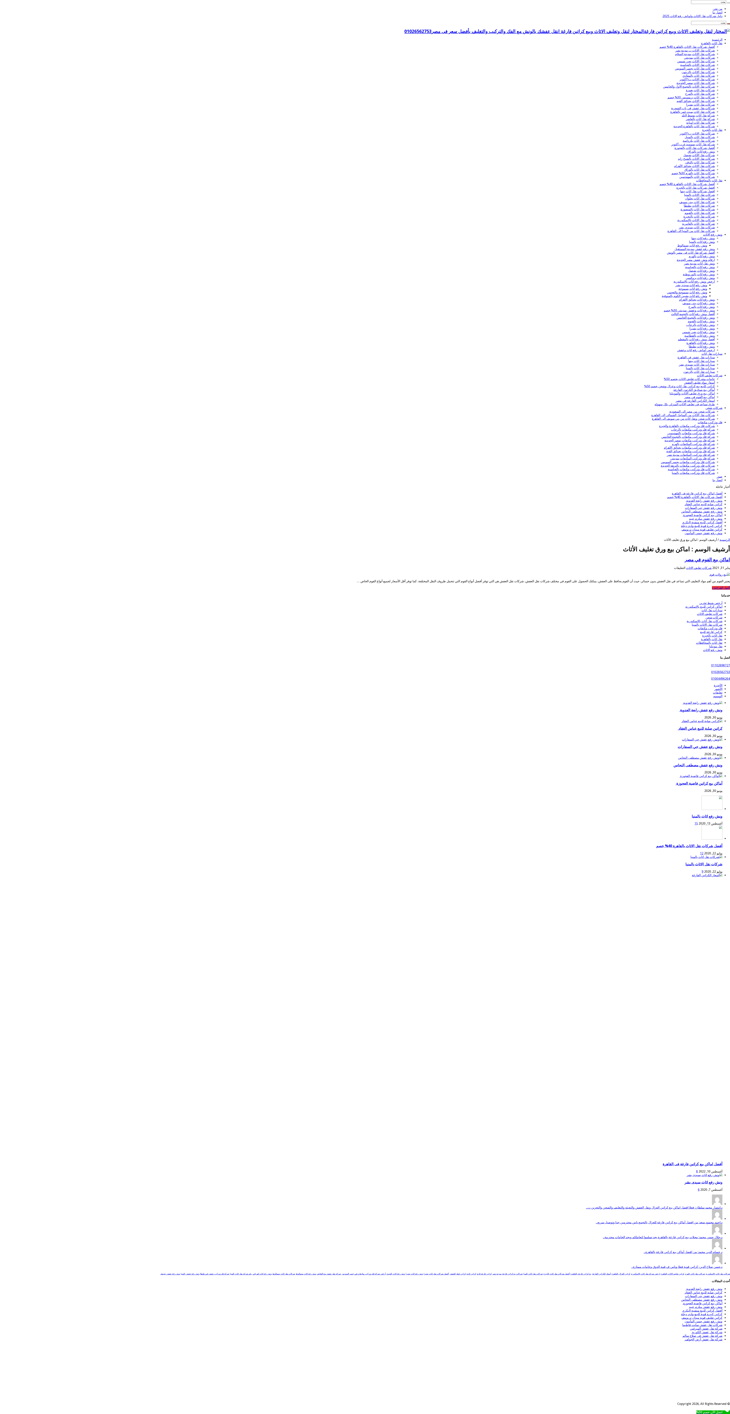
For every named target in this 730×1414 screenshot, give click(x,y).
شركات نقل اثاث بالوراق (699, 169)
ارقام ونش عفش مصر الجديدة (696, 260)
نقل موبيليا (715, 646)
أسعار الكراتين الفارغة (601, 1274)
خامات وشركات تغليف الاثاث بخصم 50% (689, 379)
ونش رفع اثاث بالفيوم (701, 321)
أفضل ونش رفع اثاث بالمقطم (696, 339)
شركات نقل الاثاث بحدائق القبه (696, 101)
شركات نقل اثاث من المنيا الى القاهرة (691, 231)
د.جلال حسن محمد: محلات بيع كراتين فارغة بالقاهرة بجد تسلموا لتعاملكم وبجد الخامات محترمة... (662, 1237)
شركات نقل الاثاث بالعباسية (697, 65)
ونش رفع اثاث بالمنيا (702, 242)
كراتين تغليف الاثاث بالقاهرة (672, 1274)
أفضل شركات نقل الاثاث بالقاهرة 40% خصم (687, 47)
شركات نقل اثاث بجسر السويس (695, 68)
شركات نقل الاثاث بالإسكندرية (696, 220)
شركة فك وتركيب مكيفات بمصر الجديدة (690, 440)
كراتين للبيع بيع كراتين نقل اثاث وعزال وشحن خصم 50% (679, 386)
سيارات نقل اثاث (711, 354)
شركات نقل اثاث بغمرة (700, 90)
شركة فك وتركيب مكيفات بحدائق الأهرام (689, 447)
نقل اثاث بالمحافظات (709, 180)
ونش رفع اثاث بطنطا (702, 346)
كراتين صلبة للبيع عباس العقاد (703, 504)
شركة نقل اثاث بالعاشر (700, 119)
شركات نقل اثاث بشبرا (700, 104)
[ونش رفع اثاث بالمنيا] (711, 809)
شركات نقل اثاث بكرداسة (699, 141)
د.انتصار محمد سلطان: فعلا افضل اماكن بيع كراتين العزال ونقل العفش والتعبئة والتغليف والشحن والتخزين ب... (654, 1207)
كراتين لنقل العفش (458, 1274)
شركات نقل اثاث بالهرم (695, 1274)
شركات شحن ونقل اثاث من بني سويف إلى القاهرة (683, 419)
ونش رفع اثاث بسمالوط (692, 245)
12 (701, 853)
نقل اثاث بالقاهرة (711, 43)
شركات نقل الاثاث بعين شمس (696, 61)
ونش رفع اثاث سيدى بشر (691, 285)
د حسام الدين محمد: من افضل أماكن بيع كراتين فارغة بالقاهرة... (683, 1252)
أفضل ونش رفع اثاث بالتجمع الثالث (693, 314)
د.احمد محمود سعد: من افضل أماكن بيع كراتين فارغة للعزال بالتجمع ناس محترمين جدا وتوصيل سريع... (659, 1222)
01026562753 (720, 672)
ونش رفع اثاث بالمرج (701, 307)
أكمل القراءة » (721, 588)
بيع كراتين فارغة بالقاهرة (581, 1274)
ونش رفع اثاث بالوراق (701, 151)
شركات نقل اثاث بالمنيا (533, 1274)
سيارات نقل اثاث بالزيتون (699, 372)
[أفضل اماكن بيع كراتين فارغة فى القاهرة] (437, 875)
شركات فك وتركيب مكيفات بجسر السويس (688, 462)
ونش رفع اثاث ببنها (703, 238)
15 (696, 823)
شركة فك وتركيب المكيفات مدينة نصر (691, 455)
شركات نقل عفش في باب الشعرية (693, 108)
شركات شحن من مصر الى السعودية (692, 411)
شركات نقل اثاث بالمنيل (700, 137)
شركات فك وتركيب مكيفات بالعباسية (691, 469)
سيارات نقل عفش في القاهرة (696, 357)
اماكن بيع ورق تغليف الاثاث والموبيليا (692, 393)
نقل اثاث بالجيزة (712, 130)
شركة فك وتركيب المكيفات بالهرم (693, 444)
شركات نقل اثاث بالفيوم (700, 213)
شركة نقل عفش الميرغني (706, 1328)
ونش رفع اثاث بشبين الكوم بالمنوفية (684, 296)
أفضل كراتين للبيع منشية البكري (702, 522)
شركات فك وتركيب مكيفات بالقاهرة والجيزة (687, 426)
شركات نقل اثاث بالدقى (700, 162)
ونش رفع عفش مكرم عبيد (705, 518)
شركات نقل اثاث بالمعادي (698, 76)
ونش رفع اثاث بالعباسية (700, 267)
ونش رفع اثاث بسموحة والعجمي (687, 292)
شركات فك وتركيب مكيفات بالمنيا (693, 473)
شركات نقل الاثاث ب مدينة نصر (695, 50)
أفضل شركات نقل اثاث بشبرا (436, 1274)
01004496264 (720, 678)
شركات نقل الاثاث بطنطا (699, 206)
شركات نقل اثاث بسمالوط (283, 1274)
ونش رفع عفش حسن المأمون (703, 533)
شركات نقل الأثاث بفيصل (699, 155)
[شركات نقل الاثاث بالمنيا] (706, 857)
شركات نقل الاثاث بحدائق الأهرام (694, 166)
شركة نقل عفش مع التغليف (329, 1274)
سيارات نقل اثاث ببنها (701, 361)
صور (719, 476)
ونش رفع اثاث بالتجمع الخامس (696, 317)
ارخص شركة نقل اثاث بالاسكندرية (645, 1274)
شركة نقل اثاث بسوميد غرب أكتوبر (693, 144)
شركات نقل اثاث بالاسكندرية (704, 621)
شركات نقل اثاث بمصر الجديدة (696, 83)
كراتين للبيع (471, 1274)
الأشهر (718, 689)
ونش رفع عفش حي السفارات (703, 508)
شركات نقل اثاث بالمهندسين (697, 177)
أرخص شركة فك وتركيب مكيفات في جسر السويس (364, 1274)
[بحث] (728, 2)
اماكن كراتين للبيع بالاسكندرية (703, 606)
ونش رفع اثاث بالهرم (702, 256)
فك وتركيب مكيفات (710, 422)
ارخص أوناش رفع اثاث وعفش (696, 350)
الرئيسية (717, 39)
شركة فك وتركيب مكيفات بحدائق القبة (690, 451)
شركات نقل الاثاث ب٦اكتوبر (697, 79)
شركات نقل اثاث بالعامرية (698, 224)
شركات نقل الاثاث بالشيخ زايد (696, 159)
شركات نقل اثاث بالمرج (700, 94)
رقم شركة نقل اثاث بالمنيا (241, 1274)
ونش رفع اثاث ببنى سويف (698, 303)
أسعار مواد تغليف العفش (699, 382)
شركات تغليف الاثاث (709, 375)
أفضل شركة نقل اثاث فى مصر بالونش (691, 252)
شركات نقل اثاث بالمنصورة (698, 209)
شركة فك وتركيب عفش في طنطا (214, 1274)
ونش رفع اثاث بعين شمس (698, 332)
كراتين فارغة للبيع (711, 632)
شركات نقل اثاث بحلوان (700, 198)
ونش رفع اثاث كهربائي (262, 1274)
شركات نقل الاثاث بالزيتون (698, 72)
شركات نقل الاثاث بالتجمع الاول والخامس (689, 86)
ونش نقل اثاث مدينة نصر (699, 263)
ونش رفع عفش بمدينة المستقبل (694, 249)
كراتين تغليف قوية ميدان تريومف (702, 529)
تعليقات (717, 692)
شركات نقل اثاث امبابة (700, 122)
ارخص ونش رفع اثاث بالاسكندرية (694, 281)
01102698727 (720, 665)
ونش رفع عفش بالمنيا (190, 1274)
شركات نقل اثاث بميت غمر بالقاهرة (692, 112)
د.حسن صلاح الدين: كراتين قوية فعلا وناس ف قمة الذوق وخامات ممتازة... (676, 1267)
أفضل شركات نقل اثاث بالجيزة (557, 1274)
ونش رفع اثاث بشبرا (702, 328)
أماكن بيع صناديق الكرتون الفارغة (694, 390)
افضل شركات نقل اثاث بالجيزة (695, 187)
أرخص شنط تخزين (710, 603)
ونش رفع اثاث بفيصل (701, 271)
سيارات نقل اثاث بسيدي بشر (697, 364)
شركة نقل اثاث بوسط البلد (698, 115)
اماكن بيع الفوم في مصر (699, 397)
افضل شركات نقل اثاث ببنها (697, 191)
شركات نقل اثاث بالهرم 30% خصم (693, 173)
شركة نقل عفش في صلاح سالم (702, 1336)
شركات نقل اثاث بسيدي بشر (697, 227)
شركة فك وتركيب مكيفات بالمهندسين (691, 433)
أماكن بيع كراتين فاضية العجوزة (702, 515)
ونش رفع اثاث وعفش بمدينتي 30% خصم (689, 310)
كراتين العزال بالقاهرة (621, 1274)
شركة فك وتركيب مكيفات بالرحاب (693, 429)
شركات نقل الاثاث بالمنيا (699, 195)
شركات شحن (713, 408)
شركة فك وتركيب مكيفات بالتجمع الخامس (688, 437)
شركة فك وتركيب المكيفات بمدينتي (692, 458)
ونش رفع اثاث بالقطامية (699, 335)
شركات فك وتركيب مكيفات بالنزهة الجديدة (688, 465)
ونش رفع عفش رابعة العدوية (704, 500)
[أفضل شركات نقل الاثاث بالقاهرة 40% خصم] (711, 838)
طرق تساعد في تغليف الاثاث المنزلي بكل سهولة (685, 404)
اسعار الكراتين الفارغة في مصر (695, 400)
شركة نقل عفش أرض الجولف (703, 1339)
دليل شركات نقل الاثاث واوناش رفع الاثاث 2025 (692, 16)
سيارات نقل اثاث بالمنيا (700, 368)
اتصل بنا (717, 12)
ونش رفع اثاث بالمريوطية (699, 274)
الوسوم (717, 696)
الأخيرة (718, 685)
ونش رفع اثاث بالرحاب (700, 325)
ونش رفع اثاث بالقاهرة (700, 343)
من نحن (717, 9)
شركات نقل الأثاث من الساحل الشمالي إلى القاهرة (683, 415)
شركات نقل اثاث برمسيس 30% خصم (691, 97)
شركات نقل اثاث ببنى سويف (697, 202)
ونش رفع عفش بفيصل (170, 1274)
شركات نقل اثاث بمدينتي (699, 57)
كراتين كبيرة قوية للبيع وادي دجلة (701, 526)
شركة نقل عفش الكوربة (706, 1332)
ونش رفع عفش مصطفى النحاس (701, 511)
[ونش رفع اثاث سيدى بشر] (704, 1175)
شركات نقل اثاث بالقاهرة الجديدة (694, 126)
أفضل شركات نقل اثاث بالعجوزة (694, 148)
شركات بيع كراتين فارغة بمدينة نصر (507, 1274)
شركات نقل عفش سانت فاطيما (702, 1325)
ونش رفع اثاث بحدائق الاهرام (697, 299)
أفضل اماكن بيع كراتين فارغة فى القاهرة (697, 493)
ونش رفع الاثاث (712, 234)
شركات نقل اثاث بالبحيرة (699, 216)
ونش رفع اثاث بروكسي (700, 278)
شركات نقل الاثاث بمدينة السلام (695, 54)
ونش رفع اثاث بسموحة (692, 289)
